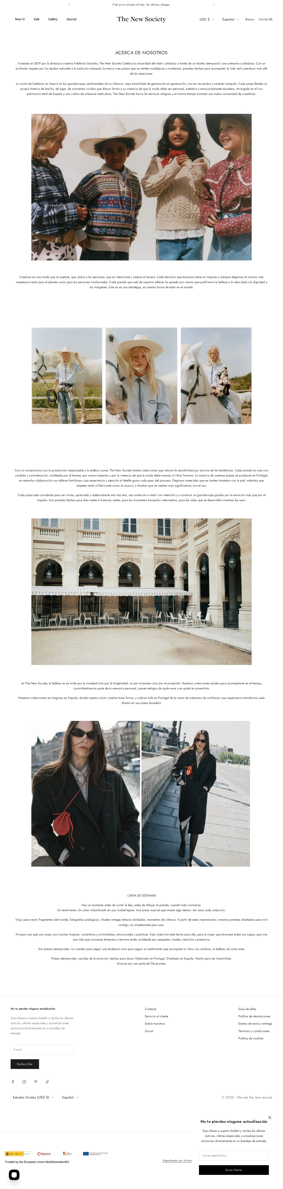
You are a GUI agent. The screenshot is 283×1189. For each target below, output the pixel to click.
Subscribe (25, 1064)
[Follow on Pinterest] (36, 1082)
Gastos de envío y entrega (255, 1023)
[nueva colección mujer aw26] (141, 591)
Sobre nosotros (155, 1023)
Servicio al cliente (156, 1016)
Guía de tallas (247, 1009)
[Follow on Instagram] (24, 1082)
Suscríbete (234, 1170)
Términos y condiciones (254, 1031)
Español (228, 19)
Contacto (151, 1009)
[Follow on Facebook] (13, 1082)
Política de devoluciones (254, 1016)
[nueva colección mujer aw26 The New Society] (141, 794)
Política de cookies (250, 1038)
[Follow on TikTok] (47, 1082)
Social (149, 1031)
